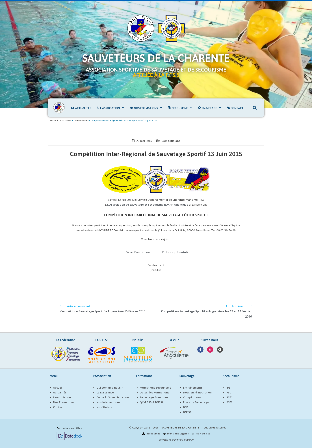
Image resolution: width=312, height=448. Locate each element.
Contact (58, 407)
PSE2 (229, 402)
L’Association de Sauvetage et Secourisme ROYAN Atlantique (147, 204)
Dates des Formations (154, 392)
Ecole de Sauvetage (196, 402)
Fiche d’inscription (138, 252)
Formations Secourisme (155, 387)
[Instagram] (210, 349)
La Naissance (105, 392)
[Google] (220, 349)
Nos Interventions (108, 402)
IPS (228, 387)
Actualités (66, 120)
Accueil (53, 120)
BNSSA (187, 412)
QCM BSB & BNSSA (152, 402)
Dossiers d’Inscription (197, 392)
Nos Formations (63, 402)
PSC (228, 392)
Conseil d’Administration (112, 397)
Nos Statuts (104, 407)
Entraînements (193, 387)
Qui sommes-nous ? (109, 387)
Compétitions (81, 120)
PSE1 (229, 397)
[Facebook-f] (200, 349)
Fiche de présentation (176, 252)
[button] (254, 108)
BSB (185, 407)
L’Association (62, 397)
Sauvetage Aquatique (154, 397)
